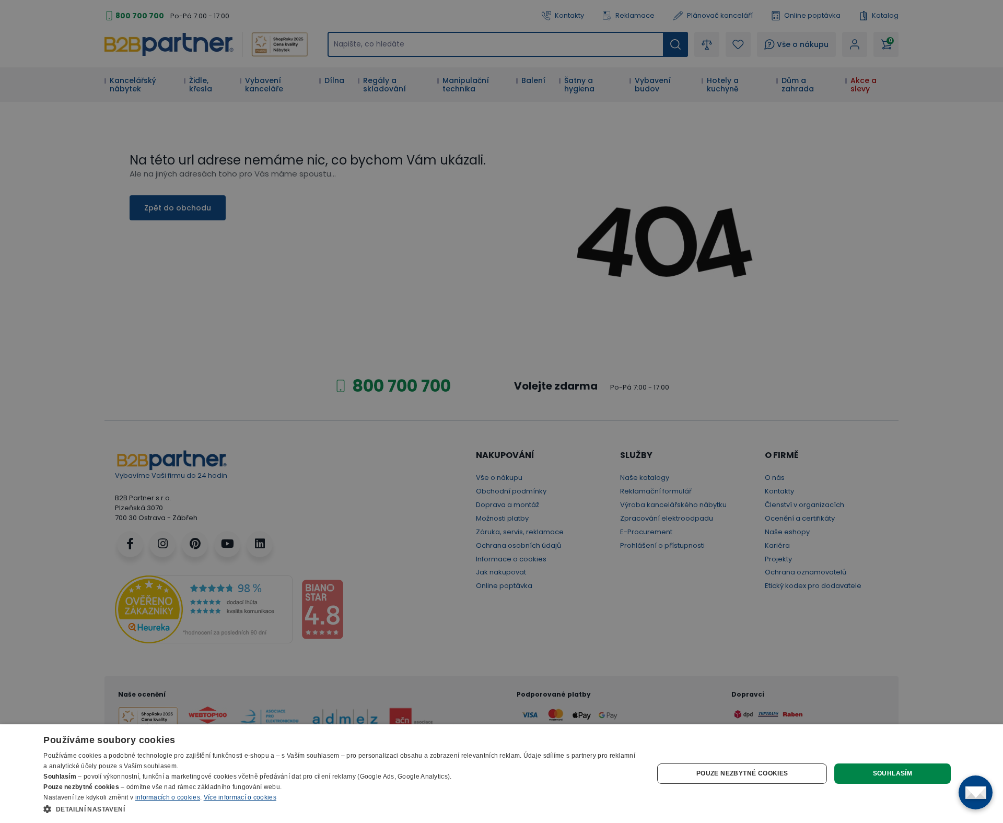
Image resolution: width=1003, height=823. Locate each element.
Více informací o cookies (240, 797)
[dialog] (501, 773)
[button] (339, 809)
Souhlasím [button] (893, 773)
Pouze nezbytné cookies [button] (742, 773)
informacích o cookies (167, 797)
